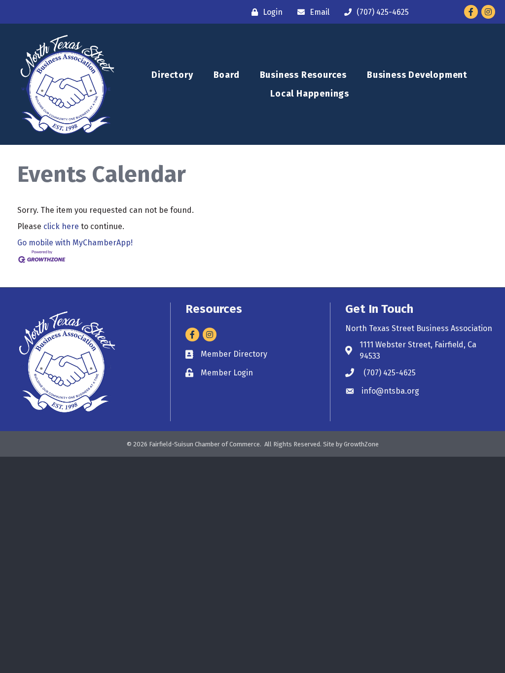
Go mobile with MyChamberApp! (75, 242)
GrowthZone (361, 444)
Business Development (417, 74)
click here (61, 226)
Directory (172, 74)
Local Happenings (309, 93)
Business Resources (303, 74)
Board (227, 74)
